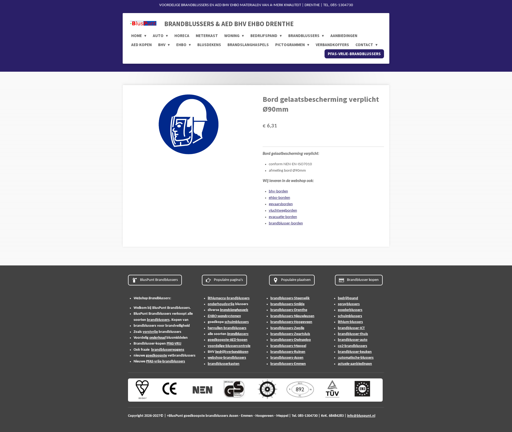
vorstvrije (150, 332)
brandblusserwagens (167, 350)
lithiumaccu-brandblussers (229, 298)
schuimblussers (237, 322)
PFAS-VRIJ (174, 344)
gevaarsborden (281, 204)
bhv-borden (278, 191)
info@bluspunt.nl (361, 416)
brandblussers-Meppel (288, 346)
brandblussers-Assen (286, 358)
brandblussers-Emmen (288, 364)
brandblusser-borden (286, 223)
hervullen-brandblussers (227, 328)
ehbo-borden (279, 198)
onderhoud (157, 338)
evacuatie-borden (283, 217)
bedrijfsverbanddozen (231, 352)
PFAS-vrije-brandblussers (165, 362)
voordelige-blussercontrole (229, 346)
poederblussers (350, 310)
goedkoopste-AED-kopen (227, 340)
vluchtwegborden (283, 211)
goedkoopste (156, 356)
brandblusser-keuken (355, 352)
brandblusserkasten (223, 364)
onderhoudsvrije (221, 304)
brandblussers (158, 320)
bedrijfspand (348, 298)
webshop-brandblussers (227, 358)
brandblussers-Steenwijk (290, 298)
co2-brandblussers (352, 346)
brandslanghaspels (234, 310)
